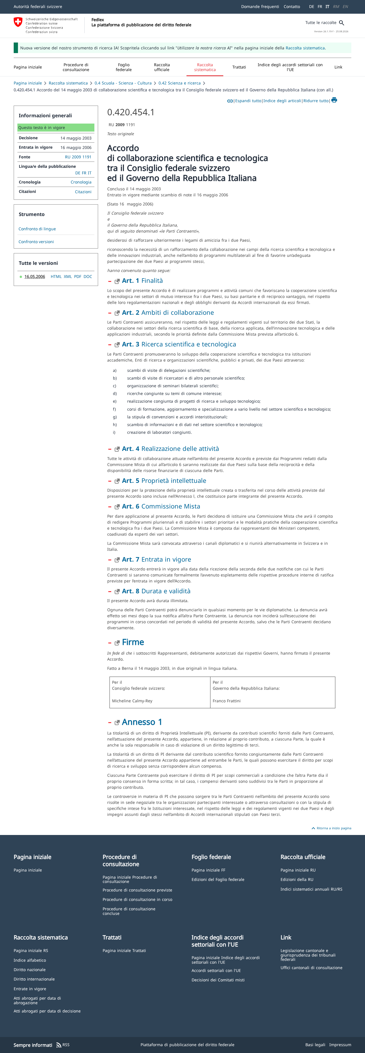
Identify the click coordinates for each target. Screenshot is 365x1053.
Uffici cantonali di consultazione (311, 967)
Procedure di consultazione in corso (137, 899)
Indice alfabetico (30, 959)
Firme (133, 641)
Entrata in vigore (156, 559)
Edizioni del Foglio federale (218, 879)
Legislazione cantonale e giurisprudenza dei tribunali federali (308, 954)
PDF (77, 276)
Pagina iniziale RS (31, 950)
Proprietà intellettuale (164, 480)
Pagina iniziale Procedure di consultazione (130, 879)
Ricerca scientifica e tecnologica (179, 344)
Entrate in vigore (30, 988)
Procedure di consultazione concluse (129, 910)
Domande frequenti (260, 6)
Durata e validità (156, 590)
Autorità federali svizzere (38, 6)
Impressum (340, 1044)
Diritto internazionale (34, 978)
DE (311, 6)
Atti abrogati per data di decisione (47, 1010)
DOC (88, 276)
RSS (63, 1045)
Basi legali (315, 1044)
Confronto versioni (36, 241)
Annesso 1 (142, 721)
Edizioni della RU (297, 879)
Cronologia (81, 182)
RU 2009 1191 (78, 157)
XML (68, 276)
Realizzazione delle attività (170, 448)
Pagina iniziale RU (298, 869)
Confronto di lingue (37, 229)
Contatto (292, 6)
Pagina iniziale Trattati (124, 950)
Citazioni (83, 191)
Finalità (142, 280)
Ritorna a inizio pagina (330, 828)
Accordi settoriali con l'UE (216, 970)
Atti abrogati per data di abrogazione (37, 1000)
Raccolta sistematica (305, 48)
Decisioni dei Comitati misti (218, 979)
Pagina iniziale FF (208, 869)
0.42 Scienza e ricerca (180, 83)
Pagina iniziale (28, 83)
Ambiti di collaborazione (168, 312)
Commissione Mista (161, 506)
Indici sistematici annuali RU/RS (311, 888)
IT (327, 6)
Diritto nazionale (30, 969)
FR (320, 6)
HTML (56, 276)
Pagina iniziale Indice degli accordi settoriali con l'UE (226, 959)
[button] (76, 67)
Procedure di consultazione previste (137, 889)
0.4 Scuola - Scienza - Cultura (123, 83)
